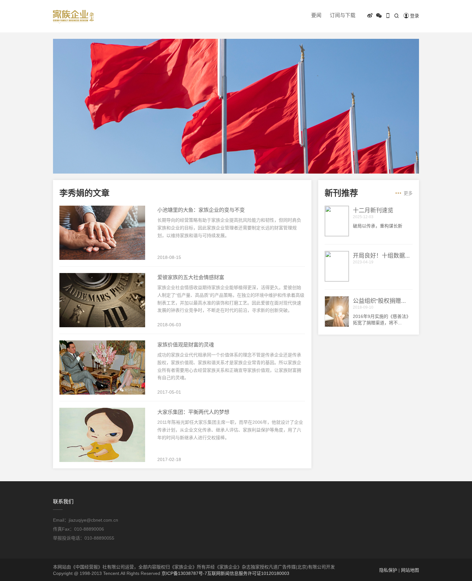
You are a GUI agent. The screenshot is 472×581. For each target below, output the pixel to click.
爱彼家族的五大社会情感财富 (190, 277)
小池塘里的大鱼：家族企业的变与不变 (201, 210)
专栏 (396, 26)
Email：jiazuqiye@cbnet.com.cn (85, 520)
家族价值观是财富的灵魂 (185, 344)
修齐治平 (418, 26)
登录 (414, 15)
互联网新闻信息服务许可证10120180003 (248, 573)
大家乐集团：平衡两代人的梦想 (193, 412)
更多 (408, 193)
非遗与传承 (373, 26)
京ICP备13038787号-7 (184, 573)
